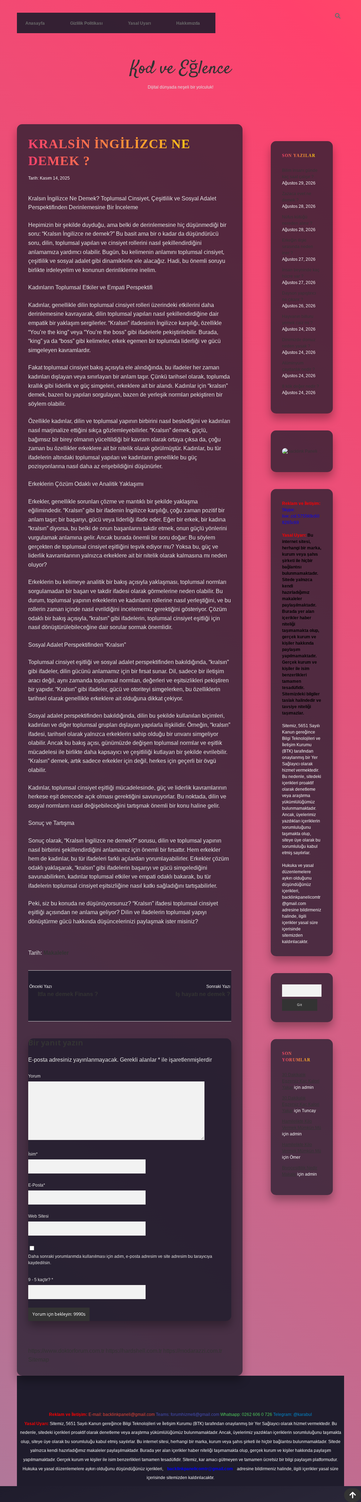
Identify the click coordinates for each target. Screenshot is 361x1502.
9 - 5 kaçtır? (40, 1279)
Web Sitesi (38, 1216)
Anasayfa (35, 23)
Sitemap (38, 1360)
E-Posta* (36, 1185)
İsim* (33, 1154)
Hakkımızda (188, 23)
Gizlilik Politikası (86, 23)
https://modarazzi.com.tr (192, 1351)
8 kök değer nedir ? (300, 386)
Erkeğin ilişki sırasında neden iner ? (297, 246)
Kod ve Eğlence (180, 69)
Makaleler (56, 953)
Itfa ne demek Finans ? (68, 994)
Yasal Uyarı (139, 23)
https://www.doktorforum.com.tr (66, 1351)
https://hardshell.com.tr (134, 1351)
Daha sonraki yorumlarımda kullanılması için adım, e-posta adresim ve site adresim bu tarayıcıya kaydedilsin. (120, 1259)
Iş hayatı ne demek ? (203, 994)
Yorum (34, 1076)
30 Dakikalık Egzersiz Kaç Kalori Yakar (300, 1081)
